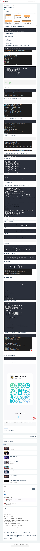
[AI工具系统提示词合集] (6, 448)
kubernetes (26, 534)
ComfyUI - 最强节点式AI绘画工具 (14, 461)
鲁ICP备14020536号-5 (26, 544)
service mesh (25, 535)
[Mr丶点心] (5, 9)
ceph (18, 532)
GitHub (6, 534)
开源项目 (16, 536)
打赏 (6, 430)
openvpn (12, 535)
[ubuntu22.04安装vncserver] (6, 476)
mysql (31, 534)
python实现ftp (20, 535)
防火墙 (7, 538)
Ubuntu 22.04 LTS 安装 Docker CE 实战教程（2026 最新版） (13, 518)
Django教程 (28, 532)
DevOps (23, 532)
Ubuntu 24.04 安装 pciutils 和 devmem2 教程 (11, 527)
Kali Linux (23, 534)
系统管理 (11, 482)
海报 (9, 430)
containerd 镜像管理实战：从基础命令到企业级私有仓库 (12, 523)
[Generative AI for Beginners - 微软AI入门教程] (6, 453)
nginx (33, 534)
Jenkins (18, 534)
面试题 (10, 538)
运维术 (17, 544)
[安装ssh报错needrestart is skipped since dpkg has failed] (6, 481)
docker (32, 532)
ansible (15, 532)
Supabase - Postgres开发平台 (14, 456)
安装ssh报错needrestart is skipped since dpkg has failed (18, 480)
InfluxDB (10, 534)
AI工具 (12, 532)
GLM (8, 534)
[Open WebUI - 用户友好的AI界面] (6, 467)
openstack (7, 535)
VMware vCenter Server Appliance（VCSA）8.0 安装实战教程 (13, 525)
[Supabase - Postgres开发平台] (6, 458)
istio (16, 534)
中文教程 (30, 535)
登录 (34, 1)
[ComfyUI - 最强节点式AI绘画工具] (6, 462)
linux (29, 534)
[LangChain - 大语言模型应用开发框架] (6, 472)
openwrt (15, 535)
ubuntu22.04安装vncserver (13, 475)
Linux (11, 5)
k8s (20, 534)
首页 (8, 5)
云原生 (34, 535)
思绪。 (13, 499)
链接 (13, 430)
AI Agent (6, 532)
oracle (17, 535)
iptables (13, 534)
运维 (6, 538)
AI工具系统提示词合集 (13, 447)
